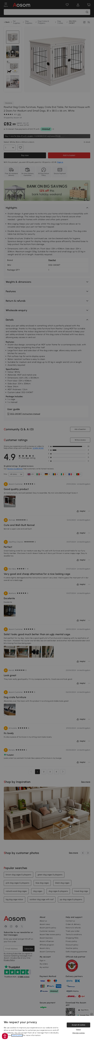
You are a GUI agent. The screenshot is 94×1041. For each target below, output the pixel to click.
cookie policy (17, 1035)
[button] (5, 1036)
